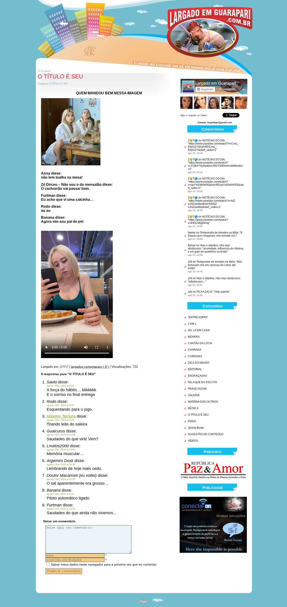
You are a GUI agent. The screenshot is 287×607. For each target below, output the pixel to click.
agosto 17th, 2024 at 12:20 (61, 509)
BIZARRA (194, 336)
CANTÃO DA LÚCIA (200, 343)
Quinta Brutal (196, 427)
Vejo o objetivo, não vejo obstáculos (218, 278)
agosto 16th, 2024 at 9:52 (60, 494)
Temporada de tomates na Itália (219, 232)
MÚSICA (193, 408)
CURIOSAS (195, 356)
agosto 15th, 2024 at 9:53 (60, 420)
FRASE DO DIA (197, 388)
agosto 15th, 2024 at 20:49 (61, 464)
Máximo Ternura (61, 416)
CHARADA (194, 349)
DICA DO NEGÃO (198, 362)
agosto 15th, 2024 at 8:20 (60, 386)
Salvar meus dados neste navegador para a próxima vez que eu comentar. (104, 564)
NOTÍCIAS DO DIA (213, 140)
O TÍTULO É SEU (60, 76)
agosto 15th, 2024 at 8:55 (60, 405)
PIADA (192, 421)
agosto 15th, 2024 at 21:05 (61, 479)
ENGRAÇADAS (197, 375)
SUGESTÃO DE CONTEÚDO (205, 434)
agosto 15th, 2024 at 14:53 (61, 449)
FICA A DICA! (204, 291)
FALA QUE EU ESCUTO (202, 382)
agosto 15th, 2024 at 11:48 (61, 435)
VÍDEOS (193, 440)
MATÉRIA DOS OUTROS (203, 401)
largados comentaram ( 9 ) (90, 366)
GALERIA (194, 395)
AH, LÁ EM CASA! (199, 330)
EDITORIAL (195, 369)
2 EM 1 (192, 323)
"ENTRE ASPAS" (198, 317)
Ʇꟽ (190, 261)
